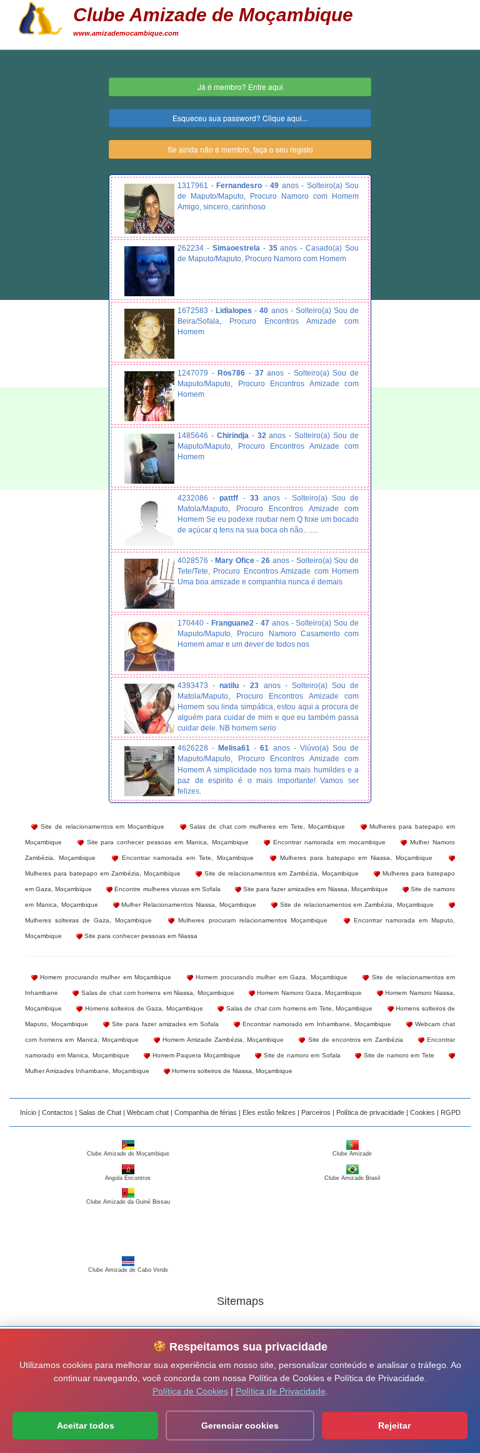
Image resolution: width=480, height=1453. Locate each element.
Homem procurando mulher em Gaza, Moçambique (270, 977)
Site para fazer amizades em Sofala (164, 1024)
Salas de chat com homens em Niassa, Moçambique (156, 992)
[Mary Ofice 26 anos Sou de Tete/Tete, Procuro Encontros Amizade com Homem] (149, 584)
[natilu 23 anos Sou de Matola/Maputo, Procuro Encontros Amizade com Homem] (149, 709)
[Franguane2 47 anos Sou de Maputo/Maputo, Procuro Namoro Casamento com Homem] (149, 646)
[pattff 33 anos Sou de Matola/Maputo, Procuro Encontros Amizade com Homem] (149, 521)
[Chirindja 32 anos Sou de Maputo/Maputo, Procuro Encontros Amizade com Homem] (149, 459)
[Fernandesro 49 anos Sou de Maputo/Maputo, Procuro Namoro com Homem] (149, 209)
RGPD (451, 1112)
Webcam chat (148, 1112)
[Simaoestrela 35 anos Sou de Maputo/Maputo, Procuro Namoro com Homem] (149, 271)
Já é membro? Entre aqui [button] (240, 86)
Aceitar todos (85, 1426)
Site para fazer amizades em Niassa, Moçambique (314, 889)
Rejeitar (394, 1426)
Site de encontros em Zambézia (353, 1039)
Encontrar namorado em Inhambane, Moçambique (315, 1024)
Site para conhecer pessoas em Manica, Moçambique (166, 842)
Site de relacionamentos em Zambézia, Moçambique (280, 873)
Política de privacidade (370, 1112)
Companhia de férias (205, 1112)
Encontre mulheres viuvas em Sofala (166, 889)
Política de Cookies (190, 1391)
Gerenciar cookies (240, 1426)
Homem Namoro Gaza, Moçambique (308, 992)
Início (28, 1112)
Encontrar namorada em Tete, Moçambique (186, 857)
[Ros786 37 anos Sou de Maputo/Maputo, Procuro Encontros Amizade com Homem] (149, 396)
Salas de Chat (100, 1112)
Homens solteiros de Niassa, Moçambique (231, 1070)
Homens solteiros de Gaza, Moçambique (142, 1008)
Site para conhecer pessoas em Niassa (140, 935)
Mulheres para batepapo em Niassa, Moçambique (354, 857)
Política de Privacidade (281, 1391)
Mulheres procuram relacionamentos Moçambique (250, 920)
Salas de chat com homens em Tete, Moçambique (298, 1008)
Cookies (422, 1112)
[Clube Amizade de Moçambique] (40, 17)
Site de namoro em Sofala (301, 1055)
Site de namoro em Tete (397, 1055)
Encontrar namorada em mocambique (327, 842)
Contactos (57, 1112)
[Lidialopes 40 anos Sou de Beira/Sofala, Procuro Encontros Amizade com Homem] (149, 334)
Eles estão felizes (269, 1112)
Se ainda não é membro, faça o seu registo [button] (240, 149)
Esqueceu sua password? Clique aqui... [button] (240, 117)
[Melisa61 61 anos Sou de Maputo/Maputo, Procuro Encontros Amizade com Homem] (149, 771)
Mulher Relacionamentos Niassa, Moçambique (187, 904)
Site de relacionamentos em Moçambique (101, 826)
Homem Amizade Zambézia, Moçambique (222, 1039)
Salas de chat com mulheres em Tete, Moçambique (265, 826)
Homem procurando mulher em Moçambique (104, 977)
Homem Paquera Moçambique (195, 1055)
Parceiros (316, 1112)
